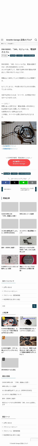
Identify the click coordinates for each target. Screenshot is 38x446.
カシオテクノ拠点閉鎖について (11, 394)
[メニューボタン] (2, 40)
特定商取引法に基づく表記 (12, 299)
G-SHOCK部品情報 (29, 55)
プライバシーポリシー (10, 291)
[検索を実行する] (34, 306)
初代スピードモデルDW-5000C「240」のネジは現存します (19, 403)
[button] (5, 182)
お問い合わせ (8, 287)
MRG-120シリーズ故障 (9, 386)
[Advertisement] (19, 19)
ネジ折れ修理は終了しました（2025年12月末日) (17, 390)
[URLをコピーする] (32, 182)
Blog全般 (12, 55)
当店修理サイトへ (9, 146)
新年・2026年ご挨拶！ (9, 398)
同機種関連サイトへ (9, 149)
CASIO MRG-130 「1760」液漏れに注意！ (15, 382)
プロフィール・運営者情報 (12, 295)
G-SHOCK (19, 55)
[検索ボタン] (36, 40)
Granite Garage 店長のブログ (19, 40)
